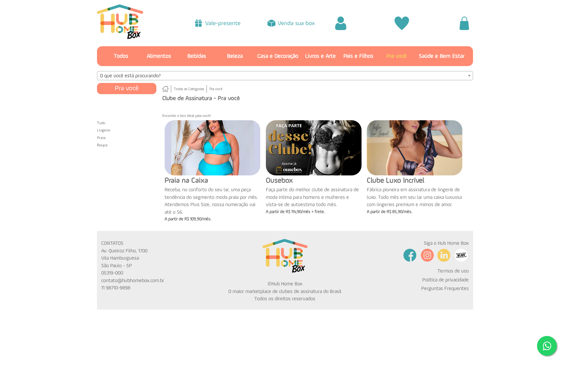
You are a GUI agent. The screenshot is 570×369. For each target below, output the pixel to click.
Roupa (102, 145)
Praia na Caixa (186, 180)
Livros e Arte (320, 56)
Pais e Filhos (358, 56)
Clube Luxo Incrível (395, 180)
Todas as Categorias (189, 89)
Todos (121, 56)
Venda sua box (296, 23)
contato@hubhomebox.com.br (132, 280)
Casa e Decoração (277, 56)
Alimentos (159, 56)
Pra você (396, 56)
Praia (101, 138)
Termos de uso (453, 271)
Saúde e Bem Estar (441, 56)
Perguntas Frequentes (445, 288)
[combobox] (285, 75)
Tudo (101, 123)
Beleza (235, 56)
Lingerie (103, 130)
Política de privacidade (445, 279)
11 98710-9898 (115, 287)
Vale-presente (222, 23)
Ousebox (279, 180)
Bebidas (196, 56)
